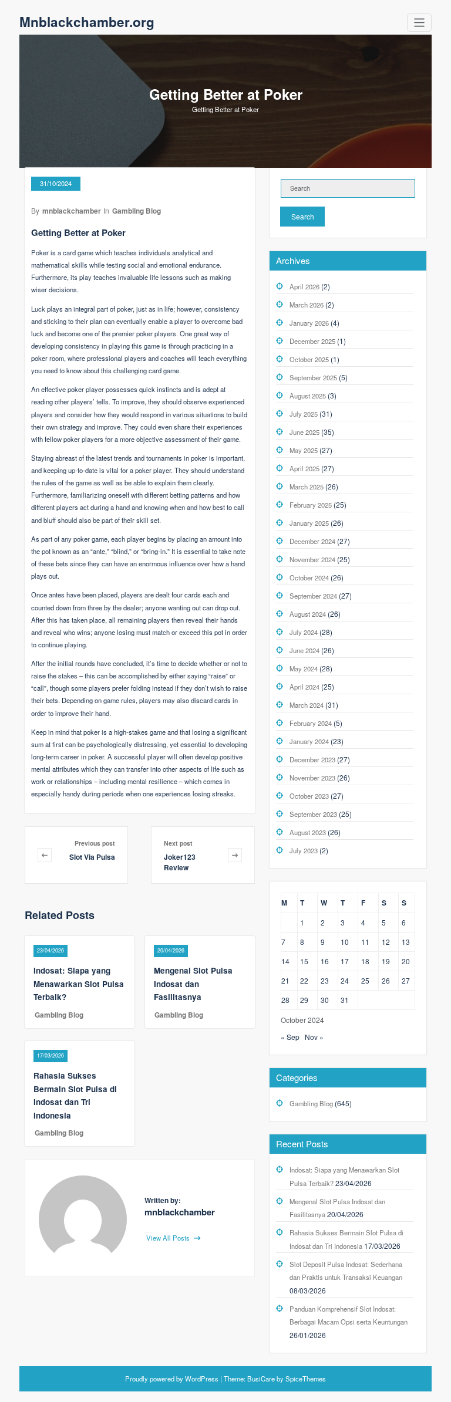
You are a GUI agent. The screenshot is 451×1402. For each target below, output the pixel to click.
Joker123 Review (180, 862)
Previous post (95, 843)
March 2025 (307, 486)
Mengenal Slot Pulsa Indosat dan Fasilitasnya (193, 983)
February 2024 (311, 723)
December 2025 (312, 341)
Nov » (314, 1037)
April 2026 (304, 286)
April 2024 (304, 686)
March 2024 (307, 705)
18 (365, 961)
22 (304, 980)
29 (304, 1000)
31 (345, 1000)
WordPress (201, 1378)
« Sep (290, 1037)
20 (406, 961)
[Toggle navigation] (419, 22)
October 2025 (309, 359)
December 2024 (312, 541)
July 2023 (304, 850)
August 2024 (308, 614)
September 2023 (313, 814)
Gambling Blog (136, 210)
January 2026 (309, 322)
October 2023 (309, 795)
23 (325, 980)
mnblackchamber (71, 210)
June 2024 (304, 650)
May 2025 (304, 450)
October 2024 (309, 577)
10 (345, 942)
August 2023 (308, 832)
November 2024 (312, 559)
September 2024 (313, 595)
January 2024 (309, 741)
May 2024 (304, 668)
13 (406, 942)
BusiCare (262, 1378)
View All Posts (168, 1237)
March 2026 (307, 304)
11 (365, 942)
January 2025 (309, 523)
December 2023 (312, 759)
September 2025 (313, 377)
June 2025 (304, 432)
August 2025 (308, 395)
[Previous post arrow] (50, 855)
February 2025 (311, 504)
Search (302, 216)
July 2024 (304, 632)
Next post (178, 843)
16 (325, 961)
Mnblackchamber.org (86, 21)
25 (365, 980)
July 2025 (304, 413)
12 (386, 942)
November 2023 (312, 777)
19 (386, 961)
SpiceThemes (305, 1378)
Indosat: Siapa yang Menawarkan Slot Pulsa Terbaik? (78, 983)
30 (325, 1000)
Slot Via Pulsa (92, 857)
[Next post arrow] (234, 855)
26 (386, 980)
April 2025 (304, 468)
